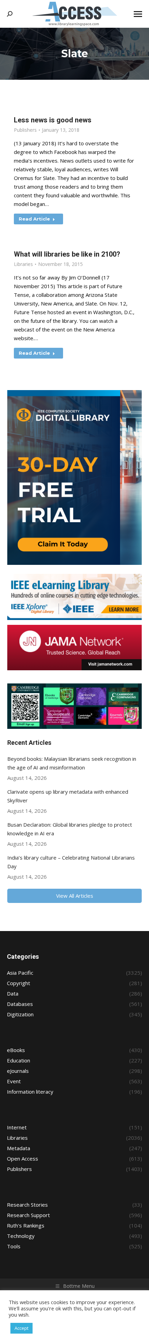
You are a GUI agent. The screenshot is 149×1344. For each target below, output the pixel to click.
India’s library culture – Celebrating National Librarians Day (71, 862)
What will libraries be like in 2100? (67, 254)
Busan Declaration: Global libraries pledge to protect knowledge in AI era (69, 829)
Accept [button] (21, 1328)
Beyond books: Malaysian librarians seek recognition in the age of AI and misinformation (71, 763)
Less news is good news (52, 120)
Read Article (34, 219)
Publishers (25, 130)
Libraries (23, 264)
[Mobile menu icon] (138, 14)
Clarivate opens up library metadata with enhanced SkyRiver (67, 796)
